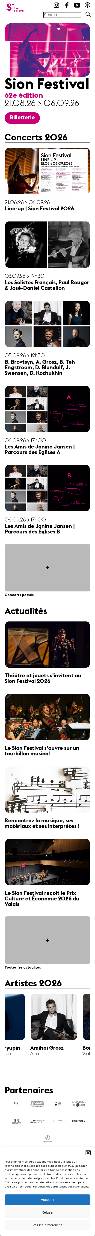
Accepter (47, 1200)
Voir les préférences (47, 1225)
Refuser (47, 1212)
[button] (88, 1152)
